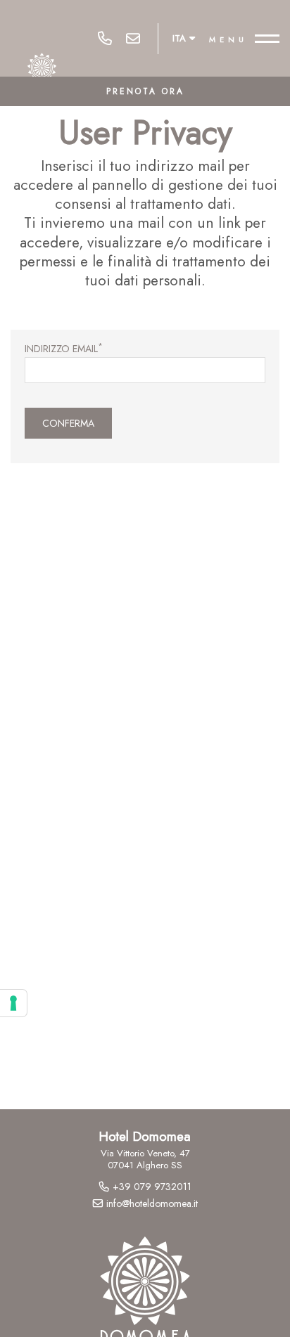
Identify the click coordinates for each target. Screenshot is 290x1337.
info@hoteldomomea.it (133, 39)
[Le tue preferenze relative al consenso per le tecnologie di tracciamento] (13, 1003)
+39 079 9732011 (105, 39)
